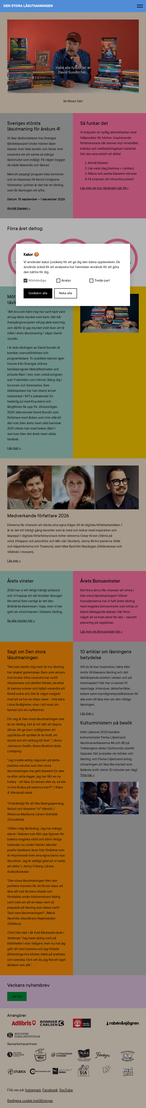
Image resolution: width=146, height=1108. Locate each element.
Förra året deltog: (25, 228)
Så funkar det (94, 123)
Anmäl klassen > (18, 208)
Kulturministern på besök (106, 723)
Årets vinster (20, 581)
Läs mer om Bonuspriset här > (101, 631)
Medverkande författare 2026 (38, 515)
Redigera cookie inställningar (30, 1101)
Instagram (33, 1090)
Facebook (50, 1090)
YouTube (66, 1090)
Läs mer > (14, 448)
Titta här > (87, 775)
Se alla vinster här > (21, 621)
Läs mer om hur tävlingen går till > (104, 188)
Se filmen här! (73, 101)
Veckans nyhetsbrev (28, 985)
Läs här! (17, 996)
